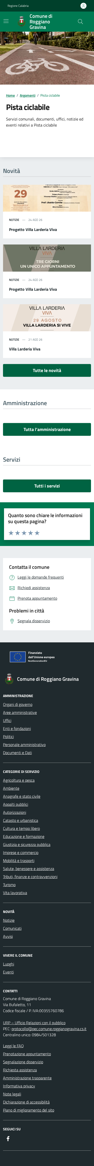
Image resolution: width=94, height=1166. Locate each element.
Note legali (12, 1094)
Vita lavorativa (15, 893)
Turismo (9, 885)
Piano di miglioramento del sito (28, 1110)
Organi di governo (17, 704)
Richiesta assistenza (20, 1070)
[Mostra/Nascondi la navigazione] (6, 21)
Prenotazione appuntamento (27, 1054)
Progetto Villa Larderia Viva (33, 229)
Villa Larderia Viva (24, 349)
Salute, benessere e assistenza (28, 869)
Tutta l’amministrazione (47, 429)
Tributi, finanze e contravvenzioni (30, 877)
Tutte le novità (47, 370)
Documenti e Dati (17, 753)
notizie (14, 220)
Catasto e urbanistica (20, 820)
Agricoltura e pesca (19, 780)
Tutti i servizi (47, 485)
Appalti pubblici (15, 804)
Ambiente (11, 788)
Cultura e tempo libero (21, 828)
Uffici (7, 720)
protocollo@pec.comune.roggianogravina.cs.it (49, 1029)
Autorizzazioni (14, 812)
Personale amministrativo (24, 745)
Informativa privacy (19, 1086)
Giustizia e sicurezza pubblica (26, 844)
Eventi (8, 972)
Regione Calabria (18, 6)
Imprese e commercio (20, 852)
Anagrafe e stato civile (21, 796)
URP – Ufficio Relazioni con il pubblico (34, 1023)
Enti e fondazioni (17, 728)
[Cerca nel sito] (80, 22)
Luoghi (8, 964)
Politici (8, 736)
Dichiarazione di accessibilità (26, 1102)
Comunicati (12, 928)
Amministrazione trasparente (27, 1078)
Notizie (9, 920)
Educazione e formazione (23, 836)
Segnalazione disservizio (23, 1062)
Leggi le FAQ (13, 1046)
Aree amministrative (20, 712)
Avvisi (8, 936)
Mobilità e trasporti (18, 860)
